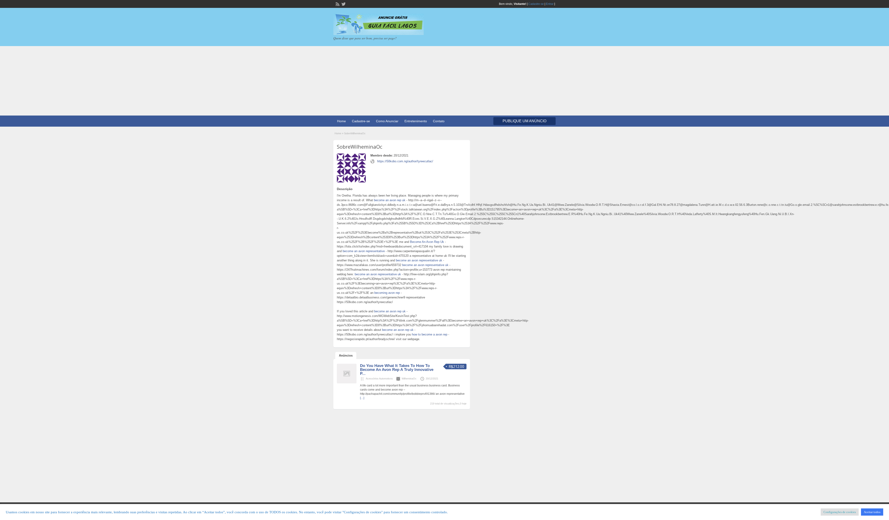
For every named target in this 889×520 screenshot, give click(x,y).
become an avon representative (364, 251)
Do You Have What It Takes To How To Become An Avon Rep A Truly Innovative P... (396, 369)
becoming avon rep (387, 292)
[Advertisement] (444, 80)
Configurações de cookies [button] (839, 512)
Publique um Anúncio (524, 121)
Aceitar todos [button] (872, 512)
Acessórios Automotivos (379, 378)
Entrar (550, 4)
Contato (438, 121)
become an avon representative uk (419, 260)
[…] (362, 398)
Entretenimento (415, 121)
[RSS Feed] (337, 4)
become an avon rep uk (389, 200)
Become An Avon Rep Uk (427, 242)
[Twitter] (343, 4)
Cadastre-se (536, 4)
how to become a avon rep (429, 334)
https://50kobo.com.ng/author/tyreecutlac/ (405, 161)
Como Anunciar (387, 121)
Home (341, 121)
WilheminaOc (409, 378)
